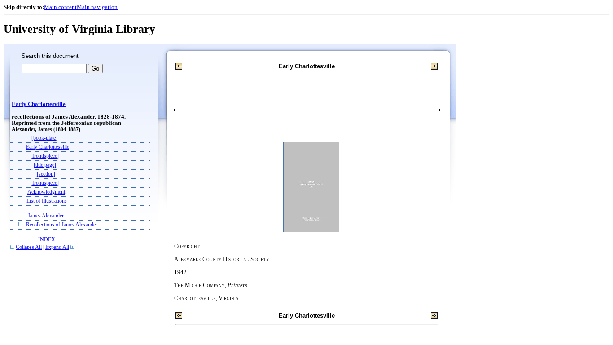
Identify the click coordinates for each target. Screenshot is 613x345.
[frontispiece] (45, 156)
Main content (60, 7)
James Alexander (46, 216)
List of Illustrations (46, 201)
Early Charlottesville (39, 104)
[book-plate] (44, 138)
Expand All (57, 247)
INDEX (46, 240)
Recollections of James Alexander (61, 225)
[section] (46, 174)
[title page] (45, 165)
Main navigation (97, 7)
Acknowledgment (46, 192)
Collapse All (29, 247)
